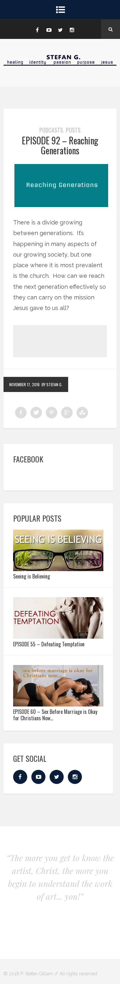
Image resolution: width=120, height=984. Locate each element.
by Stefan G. (52, 384)
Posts (73, 130)
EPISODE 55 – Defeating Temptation (48, 644)
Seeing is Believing (31, 576)
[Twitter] (60, 29)
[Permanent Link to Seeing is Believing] (58, 569)
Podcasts (51, 130)
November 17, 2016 (24, 384)
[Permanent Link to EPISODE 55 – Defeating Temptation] (58, 636)
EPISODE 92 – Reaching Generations (60, 145)
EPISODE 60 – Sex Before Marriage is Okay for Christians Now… (55, 715)
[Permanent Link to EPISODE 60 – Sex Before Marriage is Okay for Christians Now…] (58, 704)
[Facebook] (37, 29)
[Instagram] (72, 29)
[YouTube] (49, 29)
